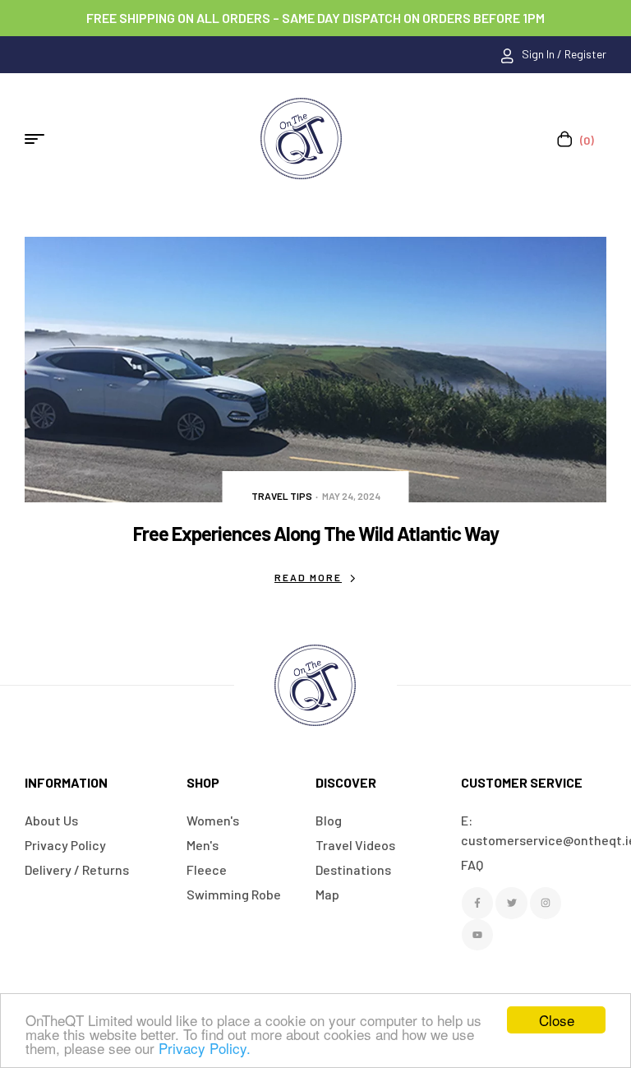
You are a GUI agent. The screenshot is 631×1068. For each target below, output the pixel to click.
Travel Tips (281, 496)
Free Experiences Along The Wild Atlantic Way (316, 533)
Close (556, 1020)
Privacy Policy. (205, 1048)
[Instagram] (545, 902)
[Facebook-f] (477, 902)
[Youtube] (477, 934)
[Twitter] (511, 902)
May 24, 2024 (351, 496)
